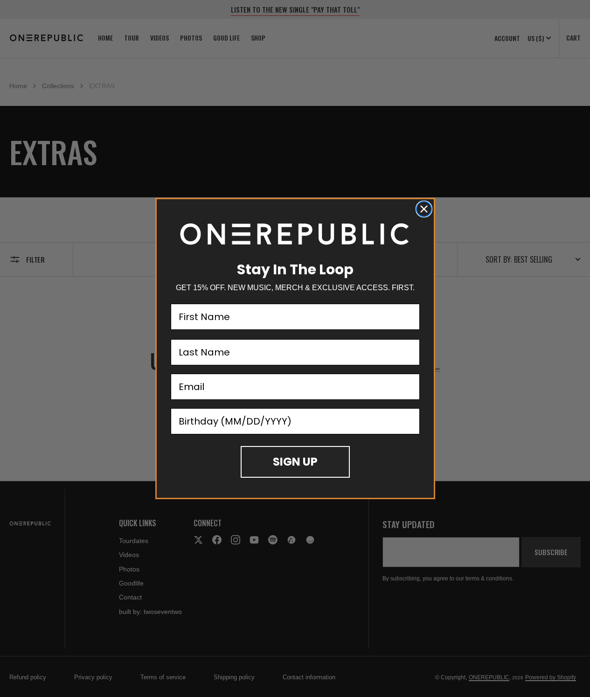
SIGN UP (295, 461)
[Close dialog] (423, 209)
